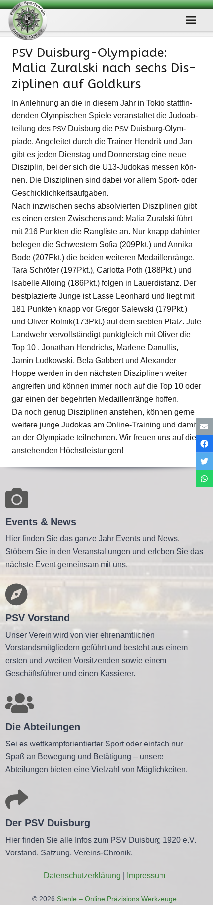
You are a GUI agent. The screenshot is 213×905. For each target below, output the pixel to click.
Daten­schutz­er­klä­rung (82, 875)
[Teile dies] (204, 443)
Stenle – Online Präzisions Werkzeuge (116, 899)
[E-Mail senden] (204, 426)
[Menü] (191, 20)
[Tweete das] (204, 461)
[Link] (28, 20)
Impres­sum (146, 875)
